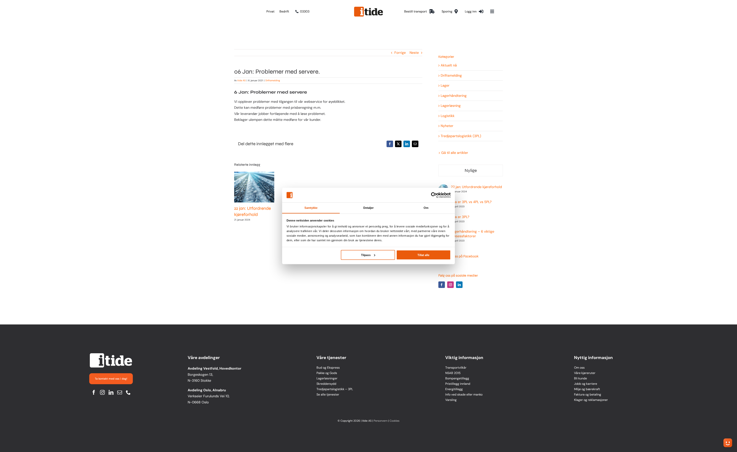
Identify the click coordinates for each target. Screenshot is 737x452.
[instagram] (102, 392)
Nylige (471, 170)
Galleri (258, 187)
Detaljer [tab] (368, 207)
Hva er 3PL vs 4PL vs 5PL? (471, 202)
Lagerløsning (451, 105)
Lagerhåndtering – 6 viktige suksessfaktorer (472, 233)
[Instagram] (450, 284)
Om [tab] (426, 207)
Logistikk (447, 116)
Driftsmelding (272, 80)
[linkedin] (111, 392)
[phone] (128, 392)
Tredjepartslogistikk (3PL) (461, 136)
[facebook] (93, 392)
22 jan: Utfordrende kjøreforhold (251, 187)
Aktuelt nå (449, 65)
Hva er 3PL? (460, 217)
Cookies (394, 420)
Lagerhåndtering (454, 95)
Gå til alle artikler (454, 152)
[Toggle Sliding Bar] (492, 11)
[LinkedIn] (459, 284)
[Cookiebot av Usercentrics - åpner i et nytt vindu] (434, 195)
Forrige (400, 52)
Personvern (381, 420)
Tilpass (366, 254)
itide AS (241, 80)
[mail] (119, 392)
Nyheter (447, 126)
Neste (414, 52)
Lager (445, 85)
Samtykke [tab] (311, 207)
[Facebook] (441, 284)
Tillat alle (423, 254)
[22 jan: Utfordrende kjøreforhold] (254, 187)
